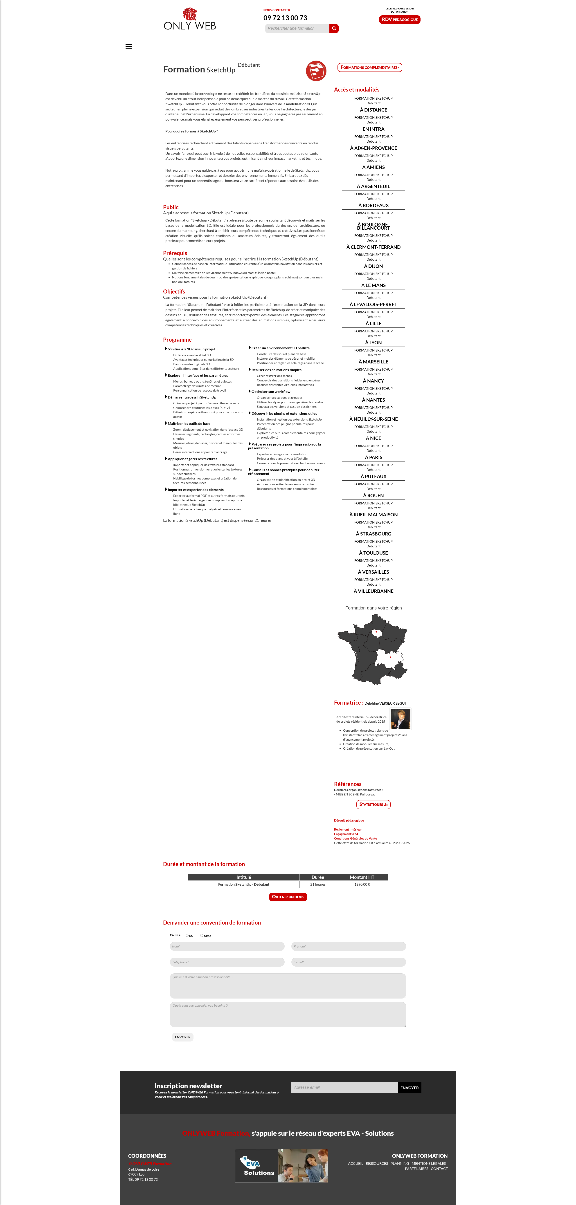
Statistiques (372, 804)
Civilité (175, 935)
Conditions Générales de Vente (355, 838)
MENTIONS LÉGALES (429, 1163)
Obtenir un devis (288, 896)
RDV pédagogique (400, 19)
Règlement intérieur (348, 829)
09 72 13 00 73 (285, 17)
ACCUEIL (355, 1163)
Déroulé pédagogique (349, 820)
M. (191, 936)
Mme (207, 936)
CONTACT (439, 1168)
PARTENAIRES (416, 1168)
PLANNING (400, 1163)
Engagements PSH (347, 834)
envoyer (183, 1036)
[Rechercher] (334, 28)
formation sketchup (373, 104)
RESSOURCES (377, 1163)
